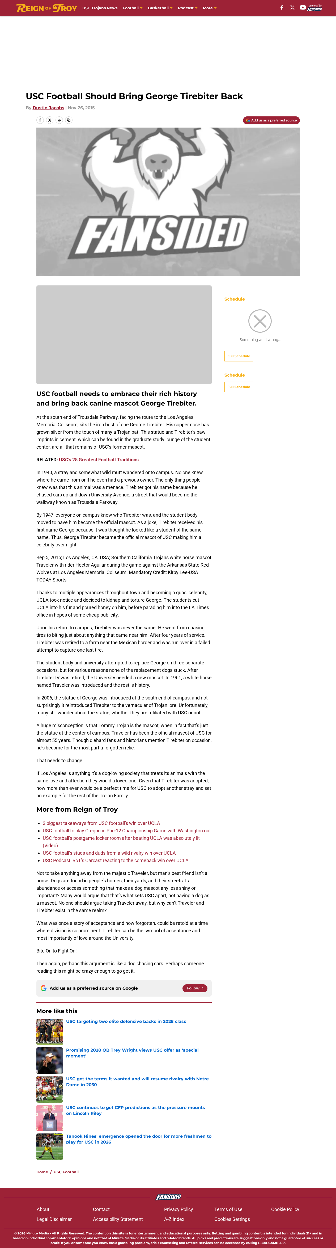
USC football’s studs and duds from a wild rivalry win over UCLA (109, 853)
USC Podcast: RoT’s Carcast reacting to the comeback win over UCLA (116, 860)
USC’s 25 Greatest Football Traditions (99, 459)
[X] (292, 7)
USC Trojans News (99, 8)
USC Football (66, 1172)
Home (42, 1172)
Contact (101, 1209)
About (43, 1209)
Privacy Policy (178, 1209)
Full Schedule (238, 356)
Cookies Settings (232, 1219)
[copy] (69, 120)
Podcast (186, 8)
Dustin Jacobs (48, 107)
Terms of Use (228, 1209)
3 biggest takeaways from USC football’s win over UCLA (101, 823)
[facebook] (281, 7)
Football (131, 8)
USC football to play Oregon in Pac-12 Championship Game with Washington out (127, 830)
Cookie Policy (285, 1209)
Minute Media (37, 1233)
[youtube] (303, 7)
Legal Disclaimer (54, 1219)
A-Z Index (174, 1219)
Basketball (158, 8)
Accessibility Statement (118, 1219)
